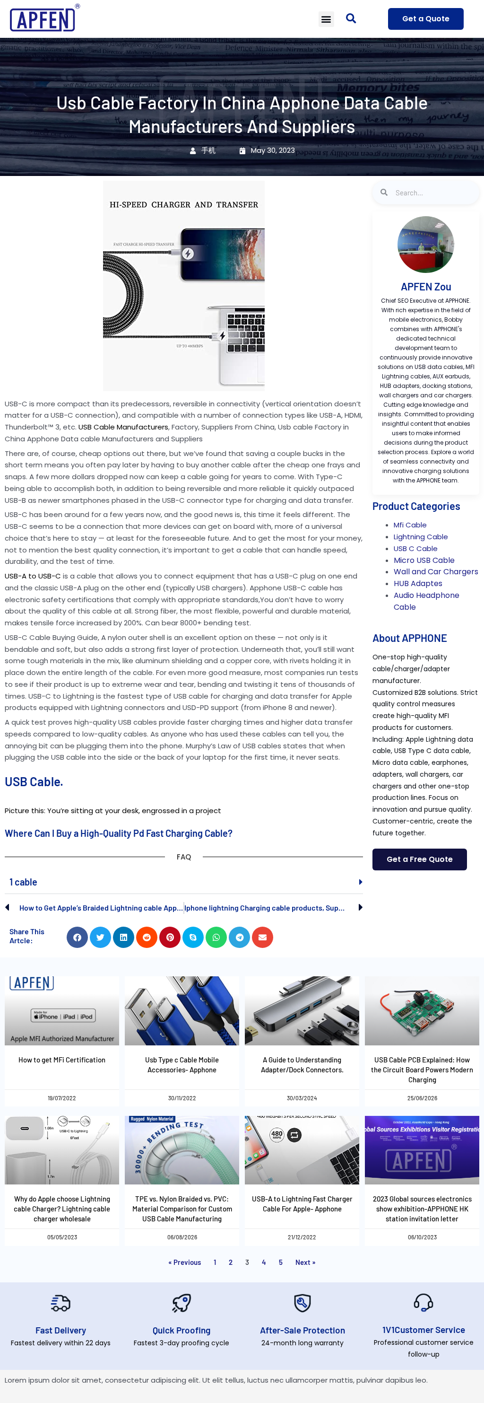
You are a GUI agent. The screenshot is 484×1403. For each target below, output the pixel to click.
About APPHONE (409, 637)
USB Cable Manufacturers (123, 427)
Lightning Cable (421, 537)
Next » (305, 1262)
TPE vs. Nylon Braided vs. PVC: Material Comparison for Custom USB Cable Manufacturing (182, 1208)
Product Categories (416, 506)
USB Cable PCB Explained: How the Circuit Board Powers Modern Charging (422, 1069)
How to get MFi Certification (61, 1059)
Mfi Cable (410, 525)
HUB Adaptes (418, 583)
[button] (326, 19)
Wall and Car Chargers (436, 571)
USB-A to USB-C (33, 576)
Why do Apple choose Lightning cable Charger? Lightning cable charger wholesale (62, 1208)
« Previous (184, 1262)
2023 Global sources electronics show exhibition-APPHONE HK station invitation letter (422, 1208)
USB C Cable (416, 548)
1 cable (23, 881)
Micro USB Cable (424, 560)
